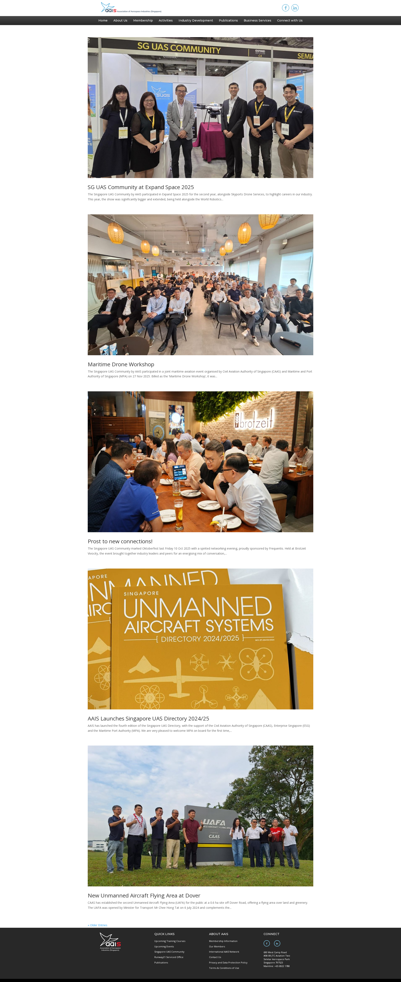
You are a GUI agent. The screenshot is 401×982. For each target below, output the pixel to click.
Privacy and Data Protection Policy (228, 962)
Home (103, 20)
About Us (120, 20)
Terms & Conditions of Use (224, 967)
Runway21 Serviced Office (168, 957)
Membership (143, 20)
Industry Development (196, 20)
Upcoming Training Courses (169, 941)
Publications (228, 20)
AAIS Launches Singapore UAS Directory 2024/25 (148, 718)
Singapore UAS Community (169, 951)
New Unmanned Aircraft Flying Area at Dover (144, 895)
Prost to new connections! (120, 541)
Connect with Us (290, 20)
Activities (166, 20)
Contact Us (215, 957)
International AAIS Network (224, 951)
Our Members (217, 946)
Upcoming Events (164, 946)
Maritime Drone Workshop (121, 364)
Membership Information (223, 941)
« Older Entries (97, 925)
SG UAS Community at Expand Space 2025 (141, 187)
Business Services (257, 20)
